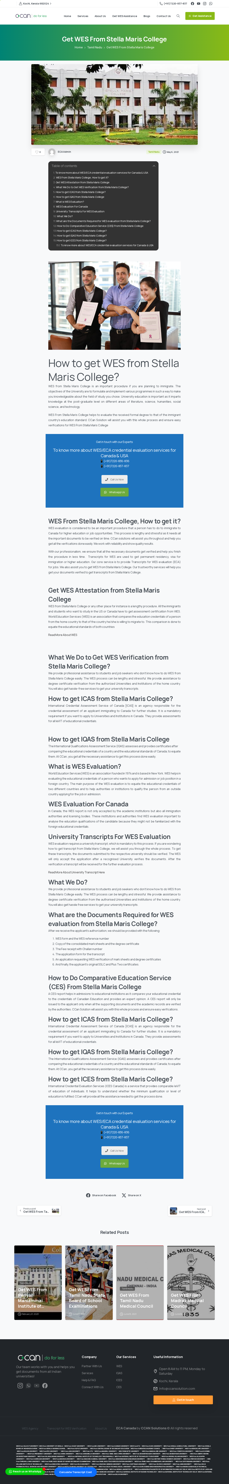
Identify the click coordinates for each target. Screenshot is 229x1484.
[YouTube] (199, 3)
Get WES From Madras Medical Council (187, 1300)
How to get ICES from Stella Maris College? (82, 240)
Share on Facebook (104, 1195)
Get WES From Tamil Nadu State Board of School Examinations (87, 1298)
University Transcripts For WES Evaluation (80, 211)
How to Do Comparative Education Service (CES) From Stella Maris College (100, 226)
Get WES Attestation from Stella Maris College (82, 182)
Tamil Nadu (94, 47)
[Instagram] (205, 3)
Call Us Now (117, 479)
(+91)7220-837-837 (175, 3)
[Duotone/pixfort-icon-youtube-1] (37, 1385)
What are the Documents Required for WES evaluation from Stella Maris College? (103, 221)
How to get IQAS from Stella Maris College (80, 197)
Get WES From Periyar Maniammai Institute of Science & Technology (32, 1298)
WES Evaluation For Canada (72, 206)
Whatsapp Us (117, 492)
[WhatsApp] (211, 3)
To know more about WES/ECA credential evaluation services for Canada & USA (101, 172)
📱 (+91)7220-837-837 (114, 466)
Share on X (134, 1195)
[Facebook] (192, 3)
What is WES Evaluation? (70, 201)
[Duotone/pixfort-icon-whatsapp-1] (28, 1385)
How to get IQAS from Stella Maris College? (82, 235)
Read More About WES (63, 635)
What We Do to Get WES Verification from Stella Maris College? (92, 187)
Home (79, 47)
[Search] (178, 16)
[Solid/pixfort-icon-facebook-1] (45, 1385)
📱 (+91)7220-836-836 (114, 461)
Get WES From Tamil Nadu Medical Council (136, 1300)
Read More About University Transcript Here (76, 872)
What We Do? (65, 216)
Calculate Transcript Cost (75, 1472)
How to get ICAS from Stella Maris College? (81, 192)
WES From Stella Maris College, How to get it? (82, 177)
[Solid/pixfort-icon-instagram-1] (20, 1385)
